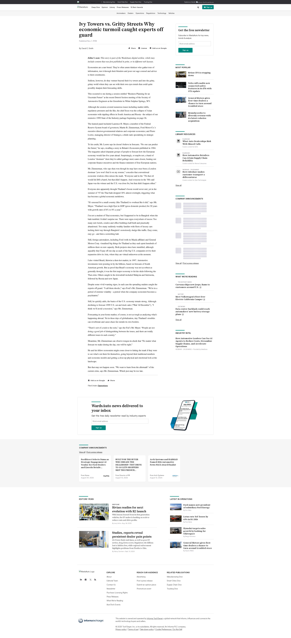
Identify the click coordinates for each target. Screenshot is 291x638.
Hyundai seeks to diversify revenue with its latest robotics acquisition (199, 117)
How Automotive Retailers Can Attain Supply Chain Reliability (196, 158)
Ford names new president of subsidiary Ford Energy (196, 506)
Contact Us (111, 585)
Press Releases (123, 7)
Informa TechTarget (155, 618)
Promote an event (144, 588)
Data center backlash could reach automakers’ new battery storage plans (193, 312)
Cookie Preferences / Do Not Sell (168, 629)
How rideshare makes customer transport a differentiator (194, 174)
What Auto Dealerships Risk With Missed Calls (197, 142)
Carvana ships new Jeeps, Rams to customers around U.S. (193, 286)
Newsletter (111, 588)
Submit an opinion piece (146, 585)
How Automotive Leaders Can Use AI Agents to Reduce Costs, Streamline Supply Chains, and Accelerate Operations (194, 342)
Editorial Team (112, 581)
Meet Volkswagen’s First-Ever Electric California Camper (190, 298)
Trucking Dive (148, 2)
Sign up (209, 7)
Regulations (150, 13)
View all (178, 185)
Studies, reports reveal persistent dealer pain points (132, 535)
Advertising (141, 577)
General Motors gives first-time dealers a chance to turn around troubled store (199, 102)
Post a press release (191, 263)
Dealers (130, 13)
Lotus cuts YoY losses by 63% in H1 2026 (195, 518)
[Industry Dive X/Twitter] (90, 579)
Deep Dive (96, 7)
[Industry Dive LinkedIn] (80, 579)
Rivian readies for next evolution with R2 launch (129, 509)
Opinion (105, 7)
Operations (140, 13)
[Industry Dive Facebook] (85, 579)
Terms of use (133, 629)
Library (112, 7)
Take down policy (147, 629)
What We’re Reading (115, 600)
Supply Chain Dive (135, 2)
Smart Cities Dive (123, 2)
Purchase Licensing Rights (117, 592)
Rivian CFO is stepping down (199, 74)
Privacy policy (121, 629)
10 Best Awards (137, 7)
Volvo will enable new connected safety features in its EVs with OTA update (200, 87)
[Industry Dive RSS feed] (95, 579)
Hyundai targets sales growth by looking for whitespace (194, 531)
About (109, 577)
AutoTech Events (113, 604)
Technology (161, 13)
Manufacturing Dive (109, 2)
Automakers (121, 13)
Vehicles (171, 13)
